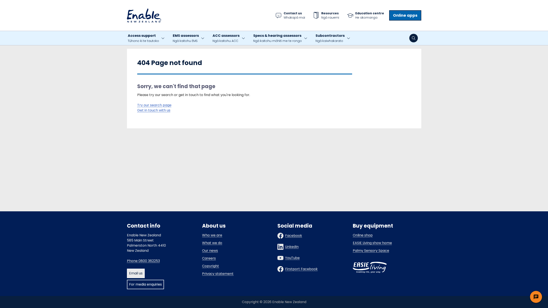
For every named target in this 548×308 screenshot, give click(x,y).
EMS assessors (186, 38)
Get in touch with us (153, 110)
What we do (212, 242)
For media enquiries (145, 284)
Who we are (212, 235)
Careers (209, 258)
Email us (136, 273)
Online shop (363, 235)
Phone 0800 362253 (143, 260)
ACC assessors (226, 38)
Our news (210, 250)
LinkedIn (292, 246)
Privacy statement (218, 273)
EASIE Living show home (372, 242)
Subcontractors (330, 38)
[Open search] (413, 38)
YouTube (292, 257)
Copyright (210, 266)
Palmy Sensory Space (371, 250)
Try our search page (154, 105)
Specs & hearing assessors (277, 38)
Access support (143, 38)
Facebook (293, 235)
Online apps (405, 15)
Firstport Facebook (301, 269)
